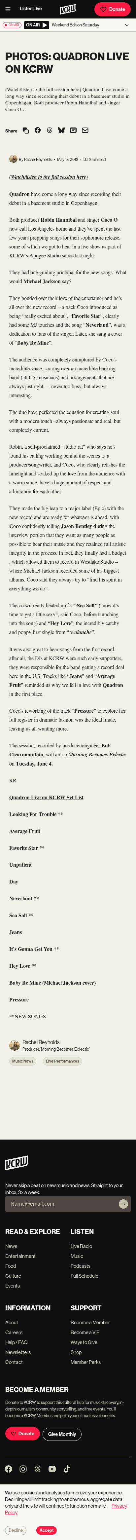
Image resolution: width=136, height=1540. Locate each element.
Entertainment (20, 1256)
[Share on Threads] (49, 131)
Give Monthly (62, 1434)
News (11, 1246)
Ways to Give (84, 1342)
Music (77, 1256)
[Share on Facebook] (37, 131)
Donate (117, 9)
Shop (76, 1352)
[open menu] (10, 9)
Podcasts (80, 1266)
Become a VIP (85, 1332)
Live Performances (62, 1061)
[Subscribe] (123, 1204)
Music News (22, 1061)
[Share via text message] (73, 131)
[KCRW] (16, 1168)
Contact (14, 1362)
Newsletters (18, 1352)
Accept (46, 1530)
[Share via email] (85, 131)
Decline (16, 1530)
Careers (13, 1332)
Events (12, 1286)
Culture (13, 1276)
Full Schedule (84, 1276)
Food (10, 1266)
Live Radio (81, 1246)
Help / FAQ (16, 1342)
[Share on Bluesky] (61, 131)
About (11, 1322)
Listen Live (31, 9)
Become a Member (90, 1322)
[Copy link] (25, 131)
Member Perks (86, 1362)
